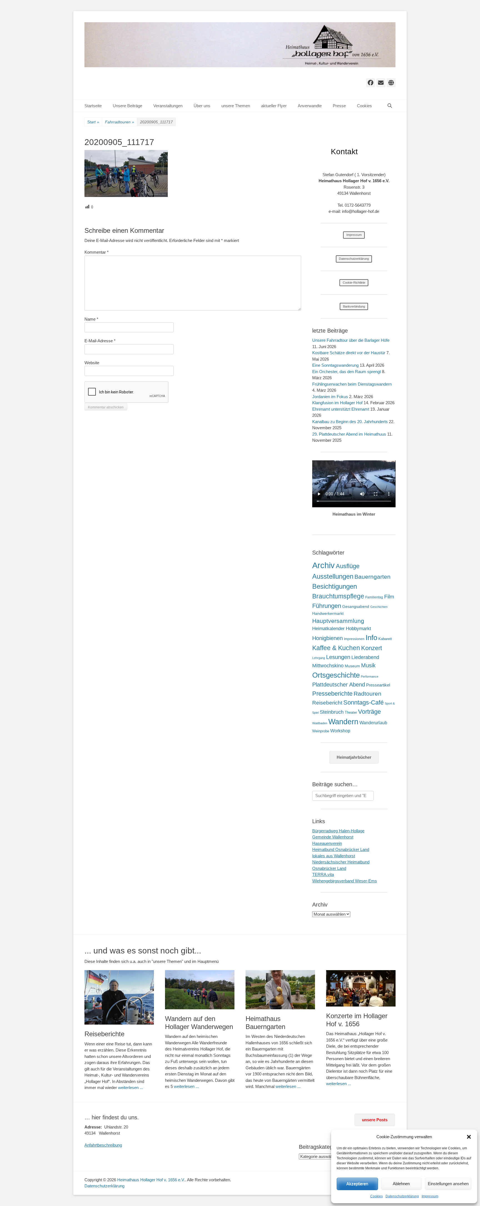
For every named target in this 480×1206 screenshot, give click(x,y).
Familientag (374, 597)
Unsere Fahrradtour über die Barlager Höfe (350, 340)
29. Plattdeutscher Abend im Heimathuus (349, 434)
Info (371, 637)
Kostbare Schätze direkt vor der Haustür (348, 352)
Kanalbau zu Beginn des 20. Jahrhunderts (350, 421)
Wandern (343, 721)
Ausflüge (347, 566)
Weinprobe (320, 731)
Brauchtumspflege (338, 596)
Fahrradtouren (119, 122)
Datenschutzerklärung (402, 1196)
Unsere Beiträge (127, 105)
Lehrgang (318, 658)
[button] (469, 1137)
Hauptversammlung (338, 621)
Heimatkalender (328, 628)
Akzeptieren (357, 1183)
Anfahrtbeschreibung (103, 1145)
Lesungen (338, 657)
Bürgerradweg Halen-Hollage (338, 830)
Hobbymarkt (358, 628)
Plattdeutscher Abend (338, 684)
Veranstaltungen (167, 105)
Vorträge (369, 711)
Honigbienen (327, 638)
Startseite (93, 105)
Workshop (340, 730)
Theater (351, 712)
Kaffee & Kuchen (336, 648)
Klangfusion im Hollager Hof (337, 402)
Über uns (202, 105)
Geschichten (379, 606)
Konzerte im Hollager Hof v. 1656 (357, 1020)
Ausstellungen (332, 576)
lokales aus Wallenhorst (333, 855)
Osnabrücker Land (329, 868)
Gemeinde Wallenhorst (332, 837)
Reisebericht (327, 703)
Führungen (326, 605)
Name (91, 319)
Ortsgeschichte (336, 675)
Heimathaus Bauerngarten (265, 1022)
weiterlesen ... (130, 1087)
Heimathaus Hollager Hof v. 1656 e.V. (151, 1179)
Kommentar (96, 252)
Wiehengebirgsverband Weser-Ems (344, 880)
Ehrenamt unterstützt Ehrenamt (340, 409)
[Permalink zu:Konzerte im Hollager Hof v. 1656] (361, 988)
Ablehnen (401, 1183)
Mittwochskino (328, 665)
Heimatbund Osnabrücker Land (340, 849)
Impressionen (354, 639)
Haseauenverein (327, 843)
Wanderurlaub (373, 722)
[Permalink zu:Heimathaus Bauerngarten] (280, 989)
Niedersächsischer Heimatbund (340, 862)
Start (93, 122)
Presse (339, 105)
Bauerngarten (372, 576)
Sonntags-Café (363, 702)
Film (389, 597)
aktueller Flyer (274, 105)
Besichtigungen (334, 586)
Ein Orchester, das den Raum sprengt (346, 371)
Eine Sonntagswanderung (335, 365)
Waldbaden (319, 723)
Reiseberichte (104, 1034)
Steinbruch (332, 712)
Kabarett (385, 639)
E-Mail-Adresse (100, 340)
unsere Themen (235, 105)
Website (91, 362)
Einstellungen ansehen (448, 1183)
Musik (368, 665)
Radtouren (367, 693)
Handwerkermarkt (328, 613)
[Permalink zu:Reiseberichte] (119, 997)
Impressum (430, 1196)
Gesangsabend (355, 606)
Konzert (371, 648)
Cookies (376, 1196)
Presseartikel (378, 685)
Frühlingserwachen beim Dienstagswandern (352, 384)
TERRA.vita (323, 874)
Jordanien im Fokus (330, 396)
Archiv (323, 565)
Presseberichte (332, 693)
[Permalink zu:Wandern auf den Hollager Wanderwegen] (199, 989)
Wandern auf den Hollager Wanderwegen (199, 1022)
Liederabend (365, 657)
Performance (369, 676)
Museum (352, 666)
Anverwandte (310, 105)
